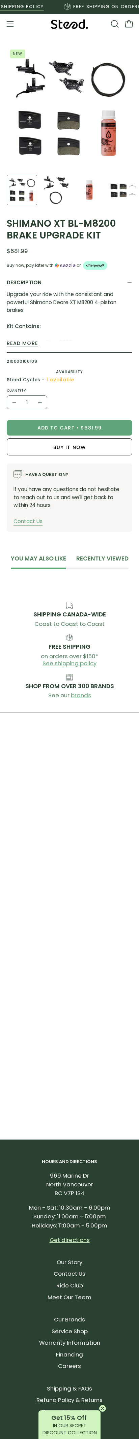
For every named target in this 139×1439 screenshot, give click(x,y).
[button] (114, 24)
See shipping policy (69, 663)
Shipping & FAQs (69, 1388)
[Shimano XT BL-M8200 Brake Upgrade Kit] (22, 190)
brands (81, 695)
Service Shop (70, 1331)
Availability (69, 372)
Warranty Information (69, 1343)
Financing (69, 1354)
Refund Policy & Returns (69, 1400)
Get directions (70, 1240)
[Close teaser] (102, 1408)
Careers (69, 1366)
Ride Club (69, 1285)
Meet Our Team (69, 1297)
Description (24, 282)
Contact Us (28, 521)
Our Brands (69, 1319)
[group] (69, 6)
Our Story (69, 1262)
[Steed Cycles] (69, 24)
